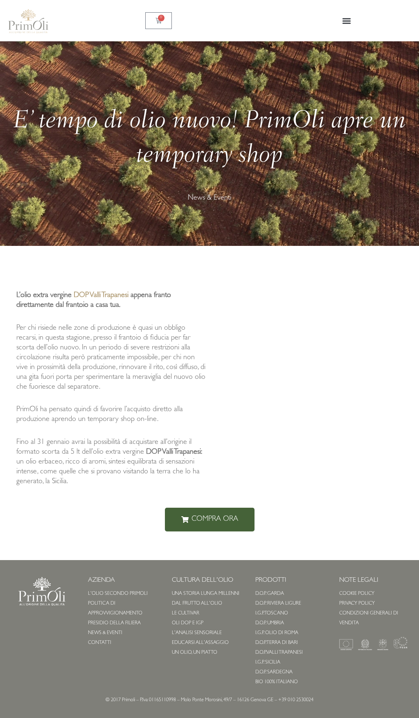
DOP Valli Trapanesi (101, 295)
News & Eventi (209, 198)
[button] (346, 20)
